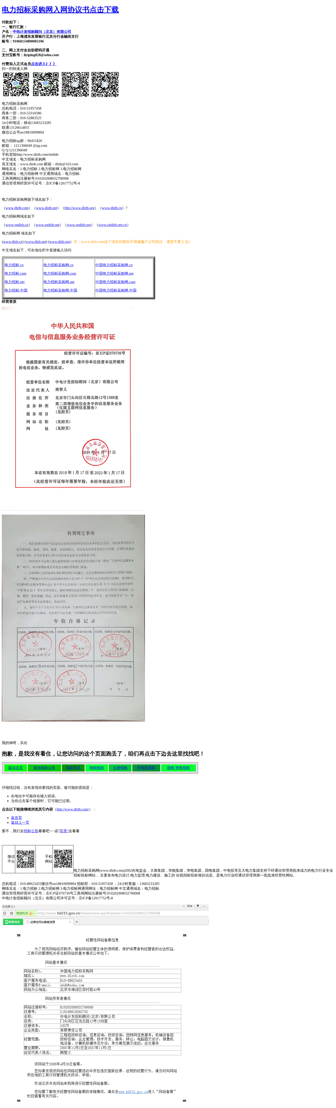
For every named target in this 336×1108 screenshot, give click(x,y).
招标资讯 (73, 768)
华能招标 (96, 768)
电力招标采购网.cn (58, 265)
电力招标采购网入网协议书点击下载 (60, 9)
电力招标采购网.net (58, 282)
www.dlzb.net (36, 242)
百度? (64, 831)
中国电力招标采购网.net (114, 273)
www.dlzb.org (59, 242)
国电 (170, 768)
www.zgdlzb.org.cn (112, 225)
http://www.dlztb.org (79, 208)
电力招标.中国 (16, 290)
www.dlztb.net (46, 208)
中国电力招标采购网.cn (114, 265)
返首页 (16, 818)
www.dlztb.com (17, 208)
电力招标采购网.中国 (60, 290)
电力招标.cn (14, 265)
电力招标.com (15, 273)
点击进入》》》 (44, 64)
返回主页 (15, 768)
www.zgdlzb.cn (16, 225)
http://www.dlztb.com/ (73, 809)
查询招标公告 (44, 768)
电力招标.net (14, 282)
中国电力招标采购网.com (115, 282)
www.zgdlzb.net (47, 225)
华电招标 (182, 768)
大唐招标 (120, 768)
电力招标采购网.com (59, 273)
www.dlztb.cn (112, 208)
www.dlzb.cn (12, 242)
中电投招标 (146, 768)
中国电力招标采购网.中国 (115, 290)
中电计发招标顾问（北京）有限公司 (42, 32)
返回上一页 (20, 822)
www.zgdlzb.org (79, 225)
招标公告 (31, 831)
